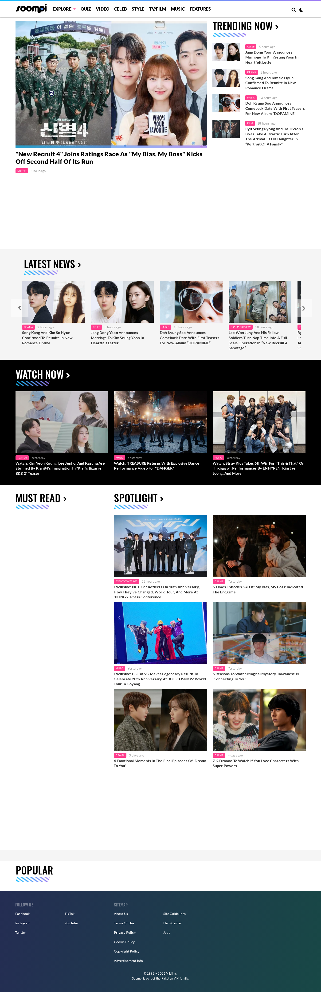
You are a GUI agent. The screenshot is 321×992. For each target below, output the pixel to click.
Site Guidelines (174, 914)
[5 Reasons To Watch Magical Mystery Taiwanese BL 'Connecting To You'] (259, 633)
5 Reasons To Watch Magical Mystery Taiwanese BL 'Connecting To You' (256, 676)
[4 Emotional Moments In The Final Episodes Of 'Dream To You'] (160, 720)
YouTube (71, 923)
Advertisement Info (128, 961)
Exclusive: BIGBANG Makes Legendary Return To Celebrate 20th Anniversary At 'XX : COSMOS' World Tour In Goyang (160, 678)
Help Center (172, 923)
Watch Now (40, 374)
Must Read (38, 497)
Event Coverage (126, 581)
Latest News (49, 263)
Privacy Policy (125, 932)
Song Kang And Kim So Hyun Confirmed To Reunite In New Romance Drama (270, 82)
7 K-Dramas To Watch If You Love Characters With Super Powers (256, 763)
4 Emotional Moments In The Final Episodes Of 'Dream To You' (160, 763)
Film (250, 123)
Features (200, 9)
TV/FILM (157, 9)
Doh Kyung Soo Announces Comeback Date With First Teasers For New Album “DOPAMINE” (275, 108)
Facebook (22, 914)
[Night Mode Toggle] (301, 10)
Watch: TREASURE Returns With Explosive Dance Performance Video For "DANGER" (156, 466)
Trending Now (243, 25)
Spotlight (135, 497)
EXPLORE (62, 9)
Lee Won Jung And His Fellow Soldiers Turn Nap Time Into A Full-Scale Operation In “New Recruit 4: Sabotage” (258, 340)
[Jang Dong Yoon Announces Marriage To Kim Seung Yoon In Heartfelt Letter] (226, 52)
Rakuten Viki (170, 978)
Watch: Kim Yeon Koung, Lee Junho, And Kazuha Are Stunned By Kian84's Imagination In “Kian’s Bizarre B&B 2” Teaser (60, 468)
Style (138, 9)
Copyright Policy (126, 951)
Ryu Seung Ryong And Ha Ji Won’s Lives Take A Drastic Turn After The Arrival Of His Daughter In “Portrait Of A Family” (274, 136)
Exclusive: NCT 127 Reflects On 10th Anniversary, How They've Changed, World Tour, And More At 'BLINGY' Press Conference (157, 591)
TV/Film (22, 457)
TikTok (69, 914)
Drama (21, 170)
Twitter (20, 932)
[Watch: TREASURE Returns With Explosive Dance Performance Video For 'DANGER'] (160, 422)
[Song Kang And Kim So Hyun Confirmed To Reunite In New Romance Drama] (226, 78)
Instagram (22, 923)
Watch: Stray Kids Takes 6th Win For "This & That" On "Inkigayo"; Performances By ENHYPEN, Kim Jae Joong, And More (258, 468)
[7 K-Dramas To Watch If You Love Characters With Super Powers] (259, 720)
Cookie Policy (124, 942)
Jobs (166, 932)
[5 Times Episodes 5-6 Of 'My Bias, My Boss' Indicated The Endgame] (259, 546)
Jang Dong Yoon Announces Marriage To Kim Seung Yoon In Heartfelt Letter (271, 57)
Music (178, 9)
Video (102, 9)
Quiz (86, 9)
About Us (121, 914)
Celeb (120, 9)
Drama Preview (241, 326)
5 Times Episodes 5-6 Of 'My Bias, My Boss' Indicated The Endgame (258, 589)
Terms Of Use (124, 923)
